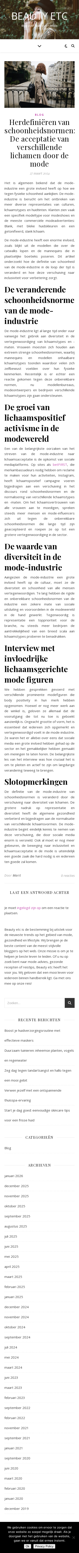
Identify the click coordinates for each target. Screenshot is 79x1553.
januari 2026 (13, 1176)
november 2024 (16, 1317)
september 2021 (17, 1438)
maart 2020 (13, 1478)
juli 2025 (10, 1236)
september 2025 (17, 1216)
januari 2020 (13, 1498)
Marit (17, 875)
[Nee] (73, 1537)
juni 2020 (11, 1468)
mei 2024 (11, 1357)
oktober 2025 (14, 1206)
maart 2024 (13, 1367)
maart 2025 (13, 1276)
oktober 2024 (14, 1327)
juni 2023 (11, 1377)
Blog (39, 115)
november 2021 (16, 1428)
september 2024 (17, 1337)
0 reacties (68, 875)
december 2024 (16, 1307)
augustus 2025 (15, 1226)
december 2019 (16, 1508)
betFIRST (60, 464)
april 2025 (12, 1266)
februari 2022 (14, 1418)
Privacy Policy (44, 1546)
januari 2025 (13, 1297)
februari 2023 (14, 1397)
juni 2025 (11, 1246)
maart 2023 (13, 1387)
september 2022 (17, 1407)
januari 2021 (13, 1448)
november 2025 (16, 1196)
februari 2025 (14, 1286)
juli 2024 (10, 1347)
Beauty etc (39, 16)
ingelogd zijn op (29, 907)
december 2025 (16, 1186)
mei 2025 (11, 1256)
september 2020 (17, 1458)
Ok (27, 1546)
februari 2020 (14, 1488)
